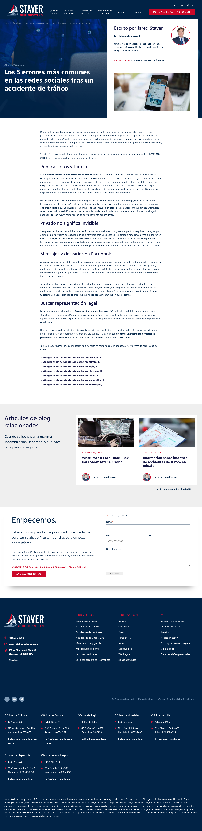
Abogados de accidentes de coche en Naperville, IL (74, 380)
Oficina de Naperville (17, 755)
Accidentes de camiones (89, 632)
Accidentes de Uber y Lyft (90, 638)
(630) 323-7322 (125, 722)
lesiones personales (86, 621)
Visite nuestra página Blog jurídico (175, 489)
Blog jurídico (168, 649)
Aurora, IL (123, 621)
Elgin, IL (122, 632)
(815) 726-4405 (162, 722)
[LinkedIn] (14, 699)
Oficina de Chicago (16, 715)
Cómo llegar (14, 660)
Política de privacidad (123, 699)
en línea (99, 338)
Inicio (6, 23)
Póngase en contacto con (171, 12)
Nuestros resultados (171, 627)
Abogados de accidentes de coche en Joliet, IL (70, 376)
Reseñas (165, 632)
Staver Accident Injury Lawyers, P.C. (94, 311)
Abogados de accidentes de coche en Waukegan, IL (74, 385)
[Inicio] (35, 620)
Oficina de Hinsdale (126, 715)
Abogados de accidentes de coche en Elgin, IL (70, 367)
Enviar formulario (115, 573)
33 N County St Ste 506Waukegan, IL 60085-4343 (58, 770)
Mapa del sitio (145, 699)
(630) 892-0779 (52, 722)
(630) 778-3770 (15, 762)
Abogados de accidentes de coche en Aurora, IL (71, 362)
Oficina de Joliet (161, 715)
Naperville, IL (125, 649)
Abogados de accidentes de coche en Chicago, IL (72, 358)
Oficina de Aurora (52, 715)
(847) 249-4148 (52, 762)
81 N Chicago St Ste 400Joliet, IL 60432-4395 (167, 730)
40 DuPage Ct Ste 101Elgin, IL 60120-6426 (92, 730)
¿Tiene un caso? (169, 638)
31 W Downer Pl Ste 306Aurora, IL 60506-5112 (57, 730)
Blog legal (17, 23)
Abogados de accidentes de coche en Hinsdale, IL (72, 371)
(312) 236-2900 (122, 338)
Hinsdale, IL (124, 638)
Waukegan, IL (125, 654)
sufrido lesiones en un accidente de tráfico (69, 175)
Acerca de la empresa (172, 621)
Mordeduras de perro (87, 649)
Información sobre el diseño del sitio (175, 699)
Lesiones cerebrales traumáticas (93, 660)
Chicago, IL (124, 627)
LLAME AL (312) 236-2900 (29, 574)
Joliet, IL (122, 644)
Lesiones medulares (86, 654)
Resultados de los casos (105, 12)
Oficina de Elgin (87, 715)
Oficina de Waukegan (54, 755)
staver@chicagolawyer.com (23, 644)
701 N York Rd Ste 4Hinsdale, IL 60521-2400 (130, 730)
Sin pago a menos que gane (175, 644)
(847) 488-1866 (89, 722)
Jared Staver (109, 477)
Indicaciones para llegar (94, 739)
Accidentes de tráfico (147, 60)
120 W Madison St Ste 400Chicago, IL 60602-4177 (22, 652)
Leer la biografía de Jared (127, 36)
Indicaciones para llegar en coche (22, 741)
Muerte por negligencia (88, 644)
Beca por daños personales (175, 654)
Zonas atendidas (127, 660)
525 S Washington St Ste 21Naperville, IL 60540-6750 (22, 770)
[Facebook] (7, 699)
